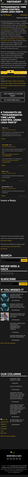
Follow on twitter (4, 273)
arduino (14, 81)
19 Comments (15, 389)
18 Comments (15, 417)
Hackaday (14, 1)
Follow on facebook (2, 273)
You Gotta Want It (16, 386)
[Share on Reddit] (8, 17)
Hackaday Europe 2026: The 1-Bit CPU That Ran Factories (17, 315)
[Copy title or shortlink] (10, 17)
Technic (16, 85)
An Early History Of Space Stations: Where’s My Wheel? (16, 296)
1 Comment (14, 383)
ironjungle (5, 145)
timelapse (4, 88)
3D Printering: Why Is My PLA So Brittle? (17, 420)
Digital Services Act (20, 469)
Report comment (22, 138)
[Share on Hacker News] (5, 17)
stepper (10, 85)
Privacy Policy (4, 469)
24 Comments (15, 320)
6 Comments (15, 402)
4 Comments (23, 15)
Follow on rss (10, 273)
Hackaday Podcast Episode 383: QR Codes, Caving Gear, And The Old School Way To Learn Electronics (17, 395)
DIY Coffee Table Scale (12, 100)
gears (2, 83)
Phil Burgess (7, 15)
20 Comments (15, 310)
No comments (15, 300)
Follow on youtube (7, 273)
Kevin (3, 171)
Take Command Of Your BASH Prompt (12, 95)
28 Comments (15, 424)
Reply (3, 139)
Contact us (12, 273)
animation (9, 81)
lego (6, 83)
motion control (12, 83)
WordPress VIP (17, 472)
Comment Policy (6, 240)
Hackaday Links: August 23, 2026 (15, 379)
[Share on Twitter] (3, 17)
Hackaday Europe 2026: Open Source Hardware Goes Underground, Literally (17, 326)
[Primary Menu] (25, 1)
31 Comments (15, 340)
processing (4, 85)
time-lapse (22, 85)
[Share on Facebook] (1, 17)
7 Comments (15, 332)
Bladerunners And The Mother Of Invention (17, 336)
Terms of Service (11, 469)
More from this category (8, 343)
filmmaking (21, 81)
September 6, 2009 (22, 18)
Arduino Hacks (11, 76)
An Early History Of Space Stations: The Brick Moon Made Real (17, 305)
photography (22, 83)
